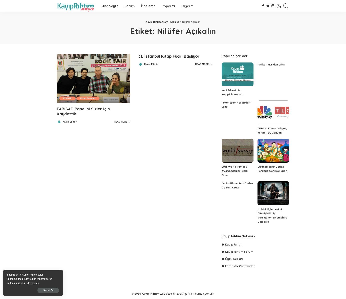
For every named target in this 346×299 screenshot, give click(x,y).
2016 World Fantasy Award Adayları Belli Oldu (234, 171)
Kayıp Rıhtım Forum (239, 252)
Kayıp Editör (69, 122)
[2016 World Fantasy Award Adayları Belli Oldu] (237, 151)
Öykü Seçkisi (234, 259)
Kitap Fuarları (88, 98)
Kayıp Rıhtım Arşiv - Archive (162, 22)
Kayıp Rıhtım (234, 244)
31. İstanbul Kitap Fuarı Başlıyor (169, 56)
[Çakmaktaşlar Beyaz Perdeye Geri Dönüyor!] (273, 151)
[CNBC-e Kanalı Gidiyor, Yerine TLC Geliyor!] (273, 112)
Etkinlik (67, 98)
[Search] (286, 6)
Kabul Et (48, 290)
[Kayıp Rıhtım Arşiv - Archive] (76, 6)
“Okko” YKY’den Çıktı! (271, 64)
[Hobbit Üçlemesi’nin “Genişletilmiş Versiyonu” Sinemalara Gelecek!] (273, 193)
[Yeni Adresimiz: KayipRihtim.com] (237, 74)
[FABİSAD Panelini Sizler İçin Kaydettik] (93, 78)
